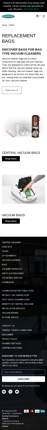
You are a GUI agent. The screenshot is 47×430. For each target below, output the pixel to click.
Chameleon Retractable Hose (17, 291)
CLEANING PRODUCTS (12, 269)
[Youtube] (17, 393)
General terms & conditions (17, 330)
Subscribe (23, 379)
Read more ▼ (11, 90)
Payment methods (11, 343)
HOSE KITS (7, 247)
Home (4, 25)
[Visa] (37, 412)
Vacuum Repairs (10, 313)
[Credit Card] (26, 412)
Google (5, 426)
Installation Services (13, 308)
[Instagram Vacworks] (10, 393)
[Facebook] (4, 393)
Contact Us (8, 326)
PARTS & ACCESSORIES (13, 273)
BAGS (11, 25)
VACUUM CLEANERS (11, 260)
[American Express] (42, 412)
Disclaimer (7, 334)
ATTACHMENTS (9, 256)
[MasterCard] (31, 412)
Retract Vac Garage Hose (15, 295)
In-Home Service (10, 317)
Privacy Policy (9, 339)
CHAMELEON (8, 282)
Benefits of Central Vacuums (18, 304)
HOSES (5, 251)
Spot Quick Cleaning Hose (16, 299)
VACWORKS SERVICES (12, 278)
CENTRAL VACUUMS (11, 242)
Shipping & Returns (12, 348)
